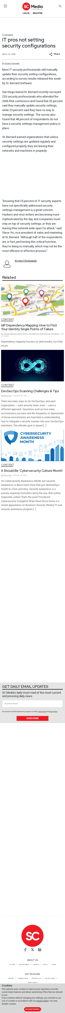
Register (37, 13)
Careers (45, 964)
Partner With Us (32, 982)
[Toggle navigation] (5, 6)
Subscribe (33, 718)
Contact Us (36, 964)
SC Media (12, 964)
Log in (26, 13)
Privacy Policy (53, 711)
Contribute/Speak (23, 978)
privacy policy (43, 1001)
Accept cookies (32, 1009)
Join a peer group (50, 978)
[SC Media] (32, 6)
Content (7, 35)
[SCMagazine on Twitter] (32, 949)
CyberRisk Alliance (23, 964)
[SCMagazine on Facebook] (25, 949)
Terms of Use (42, 711)
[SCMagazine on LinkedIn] (39, 949)
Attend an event (36, 978)
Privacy (54, 964)
